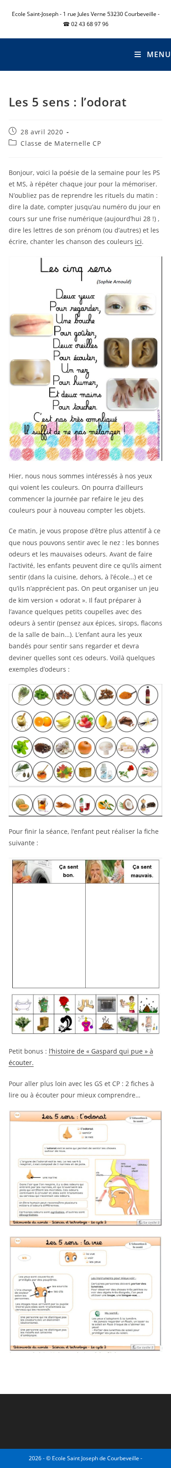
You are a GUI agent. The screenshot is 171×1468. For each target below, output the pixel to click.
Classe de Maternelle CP (61, 143)
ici (138, 241)
